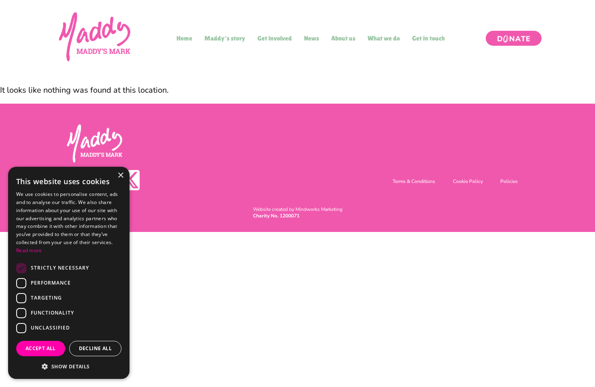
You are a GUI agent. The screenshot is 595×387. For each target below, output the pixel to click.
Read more (29, 250)
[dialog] (69, 273)
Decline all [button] (95, 348)
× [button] (120, 175)
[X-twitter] (129, 180)
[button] (68, 366)
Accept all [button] (41, 348)
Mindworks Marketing (318, 209)
